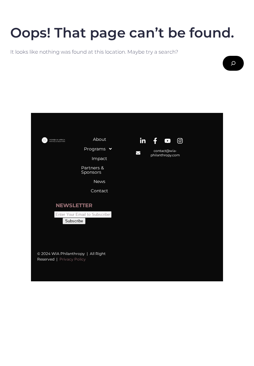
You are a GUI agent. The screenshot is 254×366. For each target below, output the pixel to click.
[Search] (233, 63)
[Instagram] (180, 141)
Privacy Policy (72, 259)
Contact (99, 191)
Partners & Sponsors (92, 170)
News (99, 181)
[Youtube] (167, 141)
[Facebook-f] (155, 141)
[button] (99, 149)
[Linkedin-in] (143, 141)
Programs (95, 149)
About (99, 139)
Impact (99, 158)
